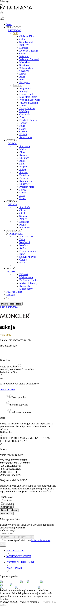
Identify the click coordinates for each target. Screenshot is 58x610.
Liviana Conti (26, 94)
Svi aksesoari (26, 236)
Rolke (22, 160)
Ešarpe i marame (27, 251)
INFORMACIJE (15, 550)
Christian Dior (26, 36)
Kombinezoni (26, 181)
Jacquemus (24, 88)
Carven (23, 131)
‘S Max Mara (26, 68)
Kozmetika (24, 286)
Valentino (24, 56)
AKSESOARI (15, 233)
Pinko (22, 117)
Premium (17, 85)
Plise (2, 306)
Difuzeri (23, 274)
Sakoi (22, 163)
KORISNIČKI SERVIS (18, 556)
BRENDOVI (14, 30)
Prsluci (22, 198)
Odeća (15, 306)
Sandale (23, 216)
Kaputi (22, 189)
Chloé (22, 53)
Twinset (23, 123)
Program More (26, 186)
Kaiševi (23, 248)
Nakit (22, 262)
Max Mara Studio (28, 97)
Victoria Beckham (28, 102)
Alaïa (22, 76)
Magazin (10, 294)
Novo (9, 24)
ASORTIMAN (14, 567)
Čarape (23, 259)
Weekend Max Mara (29, 99)
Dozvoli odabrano (9, 510)
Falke (22, 125)
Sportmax (24, 65)
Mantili (23, 192)
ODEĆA (12, 143)
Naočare (23, 245)
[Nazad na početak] (3, 544)
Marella (23, 105)
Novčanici (24, 242)
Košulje (23, 155)
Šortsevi (23, 172)
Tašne (22, 239)
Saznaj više (6, 507)
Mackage (24, 91)
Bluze (22, 152)
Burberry (24, 45)
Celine (22, 39)
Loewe (22, 73)
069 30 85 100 (7, 389)
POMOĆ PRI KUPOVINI (20, 562)
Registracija (15, 304)
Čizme (22, 210)
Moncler (23, 47)
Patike (22, 224)
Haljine (23, 166)
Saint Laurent (26, 42)
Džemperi (24, 158)
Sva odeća (24, 146)
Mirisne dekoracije (28, 283)
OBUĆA (12, 204)
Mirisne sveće (26, 277)
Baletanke (24, 227)
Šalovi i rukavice (27, 256)
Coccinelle (24, 114)
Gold (15, 33)
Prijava (4, 304)
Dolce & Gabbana (28, 50)
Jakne (22, 195)
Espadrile (24, 221)
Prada (22, 79)
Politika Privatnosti (40, 540)
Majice (22, 149)
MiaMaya (24, 111)
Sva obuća (24, 207)
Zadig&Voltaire (27, 108)
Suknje (22, 169)
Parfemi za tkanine (28, 280)
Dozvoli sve (6, 513)
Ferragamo (24, 82)
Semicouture (25, 137)
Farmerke (24, 178)
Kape (22, 254)
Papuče (23, 219)
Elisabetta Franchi (28, 120)
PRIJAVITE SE (8, 537)
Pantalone (24, 175)
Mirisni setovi (26, 289)
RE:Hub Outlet (14, 291)
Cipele (22, 213)
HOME (11, 271)
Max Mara (24, 62)
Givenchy (24, 71)
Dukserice (24, 184)
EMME (23, 134)
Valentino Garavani (29, 59)
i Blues (22, 128)
